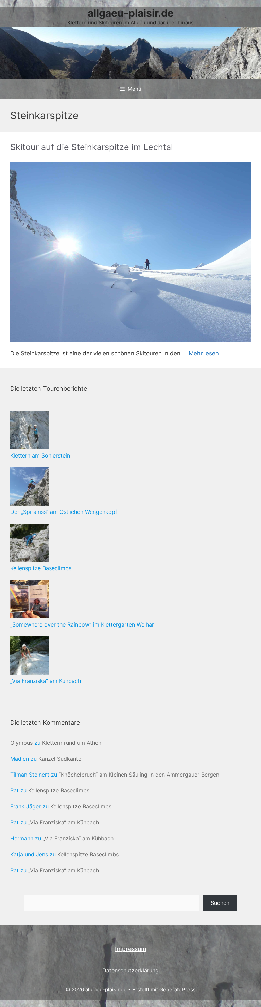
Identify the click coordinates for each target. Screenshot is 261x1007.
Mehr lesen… (206, 353)
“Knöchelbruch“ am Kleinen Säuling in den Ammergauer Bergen (139, 774)
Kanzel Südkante (59, 758)
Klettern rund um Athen (71, 742)
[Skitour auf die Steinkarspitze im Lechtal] (130, 252)
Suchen (220, 902)
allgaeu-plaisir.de (131, 13)
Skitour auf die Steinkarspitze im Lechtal (91, 147)
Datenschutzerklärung (130, 970)
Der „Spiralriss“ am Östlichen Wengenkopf (63, 511)
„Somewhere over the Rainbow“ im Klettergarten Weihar (82, 624)
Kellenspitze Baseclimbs (40, 568)
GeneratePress (177, 989)
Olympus (21, 742)
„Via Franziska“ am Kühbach (45, 680)
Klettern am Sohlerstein (40, 455)
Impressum (130, 948)
